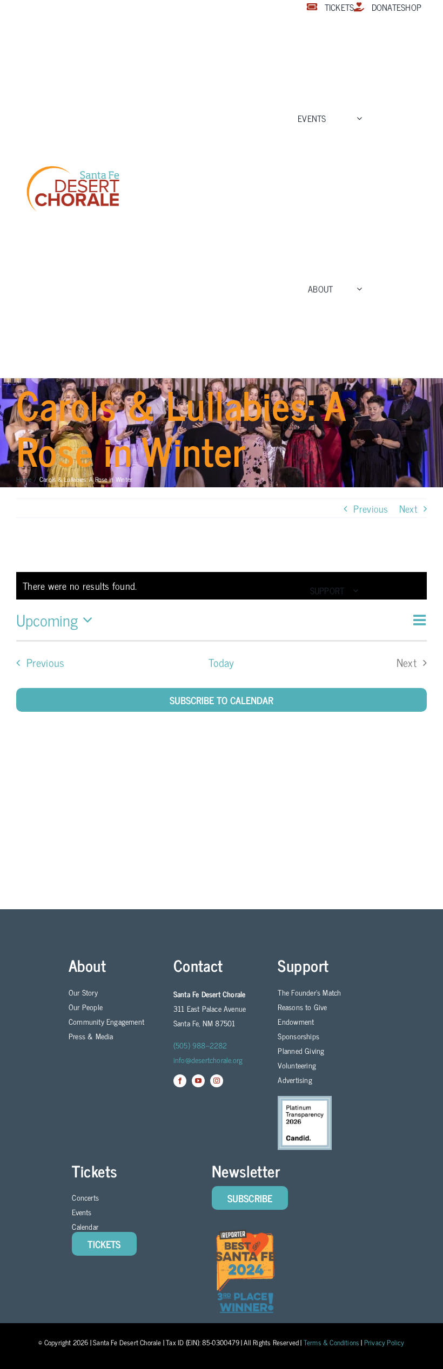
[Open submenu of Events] (357, 118)
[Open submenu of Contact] (350, 426)
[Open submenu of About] (357, 288)
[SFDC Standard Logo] (73, 169)
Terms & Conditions (332, 1342)
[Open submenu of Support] (353, 590)
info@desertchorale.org (208, 1059)
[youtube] (198, 1080)
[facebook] (179, 1080)
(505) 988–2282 (200, 1045)
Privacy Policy (384, 1342)
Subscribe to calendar (221, 700)
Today (221, 663)
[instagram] (216, 1080)
